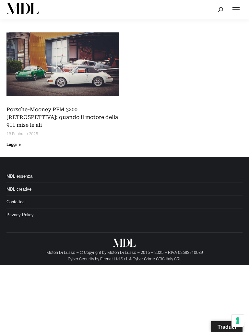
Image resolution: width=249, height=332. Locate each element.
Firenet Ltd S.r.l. (114, 258)
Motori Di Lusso (121, 252)
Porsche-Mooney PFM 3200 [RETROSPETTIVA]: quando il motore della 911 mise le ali (62, 117)
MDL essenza (19, 176)
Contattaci (16, 201)
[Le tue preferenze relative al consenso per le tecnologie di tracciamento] (237, 320)
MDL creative (18, 189)
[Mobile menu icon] (236, 9)
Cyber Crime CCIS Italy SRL (157, 258)
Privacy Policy (20, 214)
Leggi (11, 144)
